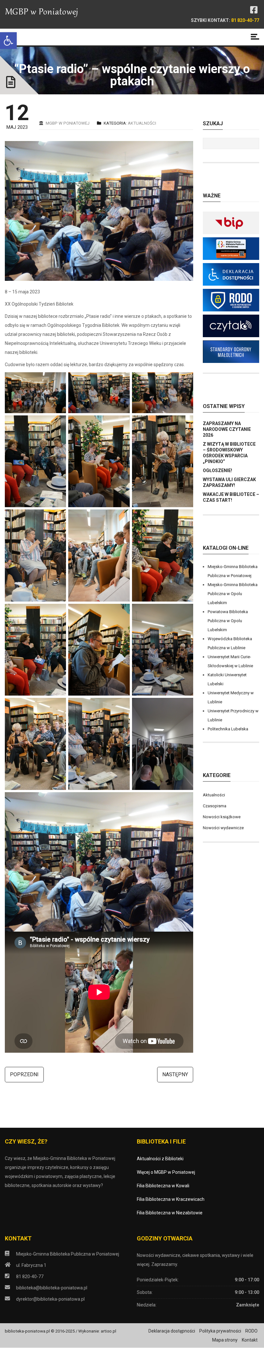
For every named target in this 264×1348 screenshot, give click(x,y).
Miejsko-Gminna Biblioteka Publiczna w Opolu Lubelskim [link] (233, 593)
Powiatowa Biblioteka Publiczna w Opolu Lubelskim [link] (228, 620)
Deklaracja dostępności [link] (171, 1331)
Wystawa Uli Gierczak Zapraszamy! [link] (229, 482)
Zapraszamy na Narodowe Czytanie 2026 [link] (227, 429)
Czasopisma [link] (214, 805)
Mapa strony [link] (225, 1340)
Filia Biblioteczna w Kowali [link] (163, 1185)
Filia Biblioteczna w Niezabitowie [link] (170, 1212)
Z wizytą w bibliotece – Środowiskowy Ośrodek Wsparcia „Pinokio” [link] (229, 452)
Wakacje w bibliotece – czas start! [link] (231, 497)
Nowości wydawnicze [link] (223, 827)
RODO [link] (251, 1331)
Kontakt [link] (250, 1340)
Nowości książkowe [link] (221, 816)
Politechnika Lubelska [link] (228, 728)
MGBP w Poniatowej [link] (68, 123)
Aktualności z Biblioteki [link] (160, 1158)
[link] (8, 40)
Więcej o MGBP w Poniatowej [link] (166, 1172)
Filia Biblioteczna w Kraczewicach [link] (170, 1199)
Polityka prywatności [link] (220, 1331)
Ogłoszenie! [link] (217, 470)
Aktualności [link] (142, 123)
